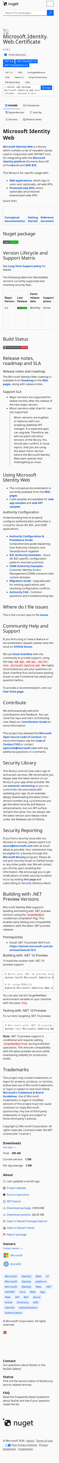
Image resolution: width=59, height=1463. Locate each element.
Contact (9, 1361)
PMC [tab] (20, 72)
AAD (35, 1302)
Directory (23, 1302)
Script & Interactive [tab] (38, 77)
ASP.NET (10, 1292)
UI (47, 1276)
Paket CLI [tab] (19, 77)
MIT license (14, 1201)
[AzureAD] (6, 1264)
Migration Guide (20, 581)
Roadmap (27, 380)
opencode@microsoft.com (20, 748)
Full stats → (9, 1147)
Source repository (18, 1194)
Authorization (13, 1313)
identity (26, 1281)
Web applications (21, 180)
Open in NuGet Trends (21, 1228)
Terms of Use (44, 1440)
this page (30, 879)
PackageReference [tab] (36, 72)
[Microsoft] (6, 1255)
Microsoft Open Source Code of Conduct (27, 735)
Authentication (28, 1307)
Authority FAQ (19, 592)
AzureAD (15, 1264)
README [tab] (13, 105)
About (30, 1440)
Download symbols (19, 1214)
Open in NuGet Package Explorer (27, 1221)
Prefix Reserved (17, 54)
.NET (48, 1287)
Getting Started (33, 219)
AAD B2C (31, 165)
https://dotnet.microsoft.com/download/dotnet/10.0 (31, 948)
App (42, 1292)
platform (41, 1281)
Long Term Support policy (24, 266)
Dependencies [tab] (16, 112)
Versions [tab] (13, 119)
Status (8, 1377)
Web (38, 1276)
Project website (16, 1188)
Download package (19, 1208)
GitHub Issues (23, 646)
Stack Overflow (22, 654)
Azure (36, 1297)
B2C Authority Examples (25, 555)
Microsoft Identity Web (18, 146)
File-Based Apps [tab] (12, 82)
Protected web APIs (22, 188)
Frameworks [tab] (32, 105)
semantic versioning (21, 786)
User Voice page (13, 691)
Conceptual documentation (15, 219)
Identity (26, 1276)
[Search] (50, 13)
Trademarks (25, 1449)
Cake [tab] (27, 82)
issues (44, 615)
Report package (17, 1234)
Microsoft (16, 1255)
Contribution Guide (34, 722)
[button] (46, 87)
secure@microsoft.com (18, 846)
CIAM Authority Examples (26, 566)
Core (22, 1292)
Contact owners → (13, 1248)
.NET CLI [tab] (9, 72)
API (17, 1297)
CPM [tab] (7, 77)
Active (8, 1302)
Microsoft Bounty (14, 857)
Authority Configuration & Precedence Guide (27, 538)
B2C (26, 1297)
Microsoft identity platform (24, 159)
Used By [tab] (36, 112)
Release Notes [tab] (34, 119)
